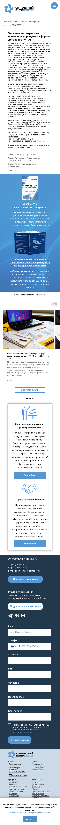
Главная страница (10, 21)
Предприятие (16, 696)
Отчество (13, 682)
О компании (36, 782)
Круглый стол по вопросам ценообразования (41, 792)
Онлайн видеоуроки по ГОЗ (17, 772)
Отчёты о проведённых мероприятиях (40, 796)
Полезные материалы (30, 21)
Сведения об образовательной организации (38, 788)
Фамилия (13, 654)
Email (11, 626)
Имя (10, 668)
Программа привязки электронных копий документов (16, 791)
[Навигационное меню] (54, 6)
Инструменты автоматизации (37, 765)
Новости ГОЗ (13, 782)
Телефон (13, 640)
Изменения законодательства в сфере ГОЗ (18, 786)
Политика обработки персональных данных (30, 812)
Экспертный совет (38, 784)
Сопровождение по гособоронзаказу (38, 769)
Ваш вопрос (15, 711)
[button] (25, 606)
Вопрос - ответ (14, 795)
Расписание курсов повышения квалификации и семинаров (15, 767)
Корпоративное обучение (18, 775)
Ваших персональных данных (26, 730)
